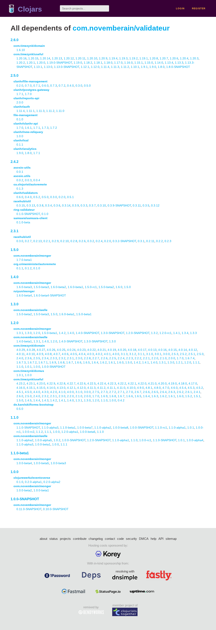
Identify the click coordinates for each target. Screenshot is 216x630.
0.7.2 (62, 85)
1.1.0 (19, 366)
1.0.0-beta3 (58, 463)
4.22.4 (101, 383)
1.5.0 (14, 250)
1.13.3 (179, 62)
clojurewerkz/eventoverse (32, 477)
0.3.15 (20, 205)
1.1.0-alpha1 (177, 427)
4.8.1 (149, 387)
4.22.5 (91, 383)
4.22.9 (51, 383)
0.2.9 (55, 241)
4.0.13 (152, 349)
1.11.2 (125, 66)
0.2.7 (28, 241)
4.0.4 (82, 354)
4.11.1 (111, 387)
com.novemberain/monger (32, 255)
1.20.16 (21, 58)
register (198, 8)
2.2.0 (154, 358)
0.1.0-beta (23, 222)
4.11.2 (101, 387)
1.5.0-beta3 (41, 287)
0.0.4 (36, 180)
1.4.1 (176, 333)
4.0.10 (30, 354)
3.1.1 (141, 354)
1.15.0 (148, 62)
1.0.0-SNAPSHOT (54, 366)
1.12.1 (85, 66)
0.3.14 (66, 205)
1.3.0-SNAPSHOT (112, 333)
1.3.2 (154, 333)
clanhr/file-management (30, 81)
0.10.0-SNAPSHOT (56, 509)
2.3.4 (45, 358)
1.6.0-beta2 (58, 287)
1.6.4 (95, 362)
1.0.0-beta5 (41, 463)
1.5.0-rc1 (91, 287)
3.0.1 (158, 354)
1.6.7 (69, 362)
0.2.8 (73, 241)
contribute (79, 538)
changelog (96, 538)
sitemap (171, 538)
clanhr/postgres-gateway (31, 89)
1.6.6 (78, 362)
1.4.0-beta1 (24, 341)
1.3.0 (14, 304)
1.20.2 (20, 62)
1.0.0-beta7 (85, 427)
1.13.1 (38, 66)
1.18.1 (98, 62)
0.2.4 (99, 241)
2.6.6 (146, 392)
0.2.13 (37, 241)
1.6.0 (119, 287)
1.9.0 (152, 66)
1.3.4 (185, 333)
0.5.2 (36, 197)
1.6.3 (154, 396)
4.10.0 (131, 387)
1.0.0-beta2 (24, 490)
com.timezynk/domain (29, 45)
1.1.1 (196, 362)
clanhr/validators (26, 192)
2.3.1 (14, 231)
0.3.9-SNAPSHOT (119, 205)
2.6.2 (180, 392)
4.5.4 (182, 387)
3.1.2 (132, 354)
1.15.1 (138, 62)
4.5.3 (191, 387)
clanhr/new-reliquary (28, 132)
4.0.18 (132, 349)
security (131, 538)
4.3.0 (45, 392)
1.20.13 (57, 58)
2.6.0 (14, 40)
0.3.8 (40, 205)
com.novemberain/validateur (121, 28)
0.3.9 (75, 205)
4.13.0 (61, 387)
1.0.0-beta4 (24, 463)
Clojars (30, 9)
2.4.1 (197, 392)
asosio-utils (22, 167)
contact (110, 538)
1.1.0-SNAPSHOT (28, 427)
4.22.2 (122, 383)
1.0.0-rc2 (28, 431)
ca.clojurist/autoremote (30, 184)
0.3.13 (31, 205)
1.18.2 (88, 62)
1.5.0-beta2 (106, 287)
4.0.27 (41, 349)
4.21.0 (152, 383)
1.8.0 (161, 66)
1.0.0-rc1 (145, 440)
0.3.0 (79, 85)
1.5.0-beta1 (84, 314)
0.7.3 (53, 85)
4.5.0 (28, 392)
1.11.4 (105, 66)
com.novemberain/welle (30, 310)
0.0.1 (19, 171)
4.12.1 (71, 387)
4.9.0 (140, 387)
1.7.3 (45, 127)
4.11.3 (91, 387)
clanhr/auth (22, 106)
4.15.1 (31, 387)
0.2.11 (150, 241)
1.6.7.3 (21, 362)
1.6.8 (61, 362)
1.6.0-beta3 (24, 287)
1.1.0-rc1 (161, 427)
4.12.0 (81, 387)
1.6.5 (86, 362)
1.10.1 (135, 66)
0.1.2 (28, 268)
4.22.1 (132, 383)
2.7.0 (129, 392)
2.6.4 (163, 392)
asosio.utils (22, 176)
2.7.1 (121, 392)
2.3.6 (28, 358)
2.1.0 (163, 358)
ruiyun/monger (24, 291)
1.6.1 (28, 127)
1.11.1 (30, 111)
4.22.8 (61, 383)
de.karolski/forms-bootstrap (34, 404)
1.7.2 (53, 127)
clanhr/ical (21, 140)
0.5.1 (70, 197)
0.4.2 (121, 400)
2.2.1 (146, 358)
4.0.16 (162, 349)
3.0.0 (166, 354)
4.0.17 (142, 349)
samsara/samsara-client (30, 218)
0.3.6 (57, 205)
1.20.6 (174, 58)
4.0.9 (39, 354)
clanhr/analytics (25, 148)
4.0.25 (61, 349)
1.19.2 (133, 58)
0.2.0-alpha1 (33, 482)
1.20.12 (69, 58)
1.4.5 (28, 400)
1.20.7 (164, 58)
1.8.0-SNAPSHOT (178, 66)
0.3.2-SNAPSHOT (124, 241)
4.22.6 (81, 383)
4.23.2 (20, 383)
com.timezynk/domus (29, 371)
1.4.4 (36, 400)
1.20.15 (33, 58)
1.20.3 (194, 58)
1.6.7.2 (32, 362)
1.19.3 (123, 58)
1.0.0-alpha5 (43, 440)
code (120, 538)
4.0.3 (90, 354)
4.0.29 (20, 349)
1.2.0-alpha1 (69, 431)
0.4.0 (70, 85)
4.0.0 (115, 354)
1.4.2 (62, 333)
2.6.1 (188, 392)
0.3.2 (90, 241)
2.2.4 (121, 358)
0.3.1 (141, 241)
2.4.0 (19, 358)
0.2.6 (82, 241)
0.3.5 (146, 205)
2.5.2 (183, 354)
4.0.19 (112, 349)
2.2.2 (138, 358)
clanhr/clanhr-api (26, 123)
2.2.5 (112, 358)
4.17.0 (193, 383)
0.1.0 (19, 119)
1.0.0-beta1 (42, 444)
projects (65, 538)
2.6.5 (154, 392)
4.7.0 (165, 387)
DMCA (143, 538)
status (53, 538)
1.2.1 (179, 362)
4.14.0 (51, 387)
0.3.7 (92, 205)
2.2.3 (129, 358)
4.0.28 (31, 349)
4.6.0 (174, 387)
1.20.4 (184, 58)
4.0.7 (56, 354)
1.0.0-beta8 (120, 427)
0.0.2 (19, 180)
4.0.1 (107, 354)
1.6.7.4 (189, 358)
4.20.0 (162, 383)
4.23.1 (31, 383)
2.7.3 (104, 392)
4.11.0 (121, 387)
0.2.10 (64, 241)
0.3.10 (101, 205)
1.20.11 (80, 58)
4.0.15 (172, 349)
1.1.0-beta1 (68, 427)
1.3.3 (193, 333)
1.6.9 (52, 362)
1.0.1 (28, 366)
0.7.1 (36, 85)
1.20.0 (41, 62)
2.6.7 (138, 392)
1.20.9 (103, 58)
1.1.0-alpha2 (102, 427)
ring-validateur (24, 209)
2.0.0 (19, 102)
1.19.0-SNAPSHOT (59, 62)
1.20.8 (154, 58)
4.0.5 (73, 354)
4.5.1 (19, 392)
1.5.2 (188, 396)
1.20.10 (92, 58)
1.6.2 (103, 362)
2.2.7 (95, 358)
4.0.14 (182, 349)
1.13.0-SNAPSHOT (66, 66)
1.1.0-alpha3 (50, 427)
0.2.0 (19, 85)
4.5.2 (199, 387)
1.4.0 (14, 277)
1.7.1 (19, 94)
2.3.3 (53, 358)
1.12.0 (95, 66)
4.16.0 (20, 387)
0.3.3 (84, 205)
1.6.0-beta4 (24, 295)
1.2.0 (14, 323)
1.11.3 (115, 66)
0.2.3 (168, 241)
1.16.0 (128, 62)
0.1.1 (19, 144)
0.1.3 (19, 188)
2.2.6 (104, 358)
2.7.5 (95, 392)
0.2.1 (46, 241)
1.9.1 (144, 66)
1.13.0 (48, 66)
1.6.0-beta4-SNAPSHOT (50, 295)
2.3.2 (62, 358)
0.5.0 (87, 85)
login (180, 8)
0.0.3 (28, 180)
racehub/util (22, 201)
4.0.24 (71, 349)
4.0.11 (20, 354)
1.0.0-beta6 (87, 431)
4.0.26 (51, 349)
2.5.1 (191, 354)
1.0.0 (19, 136)
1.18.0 (108, 62)
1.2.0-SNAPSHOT (137, 333)
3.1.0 (149, 354)
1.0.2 (57, 440)
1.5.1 (197, 396)
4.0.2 (99, 354)
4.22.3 (112, 383)
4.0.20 (122, 349)
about (43, 538)
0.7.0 (28, 85)
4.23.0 (41, 383)
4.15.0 (41, 387)
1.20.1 (31, 62)
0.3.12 (155, 205)
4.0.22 (91, 349)
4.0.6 (65, 354)
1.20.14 (45, 58)
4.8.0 (157, 387)
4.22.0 (142, 383)
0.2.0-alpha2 (51, 482)
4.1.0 (62, 392)
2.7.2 (112, 392)
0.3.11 (137, 205)
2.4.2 (14, 162)
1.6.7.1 (43, 362)
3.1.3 (124, 354)
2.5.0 (14, 76)
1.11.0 (60, 111)
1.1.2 (39, 431)
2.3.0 (79, 358)
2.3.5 (36, 358)
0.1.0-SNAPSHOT (28, 214)
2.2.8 (87, 358)
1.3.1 (19, 333)
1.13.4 (169, 62)
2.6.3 (171, 392)
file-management (26, 115)
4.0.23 (81, 349)
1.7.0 (28, 94)
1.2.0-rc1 (165, 333)
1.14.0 (159, 62)
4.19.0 (172, 383)
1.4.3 (45, 400)
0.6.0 (45, 85)
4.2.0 (53, 392)
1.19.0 (78, 62)
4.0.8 (48, 354)
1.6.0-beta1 (75, 287)
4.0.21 (101, 349)
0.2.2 (159, 241)
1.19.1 (143, 58)
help (153, 538)
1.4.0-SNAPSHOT (87, 333)
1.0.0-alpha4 (194, 440)
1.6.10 (20, 50)
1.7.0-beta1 (24, 259)
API (160, 538)
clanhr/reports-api (26, 98)
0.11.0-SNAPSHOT (28, 509)
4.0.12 (193, 349)
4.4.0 (36, 392)
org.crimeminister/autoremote (35, 264)
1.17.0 (118, 62)
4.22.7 (71, 383)
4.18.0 (182, 383)
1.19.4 (113, 58)
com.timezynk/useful (28, 54)
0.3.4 (48, 205)
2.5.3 (174, 354)
